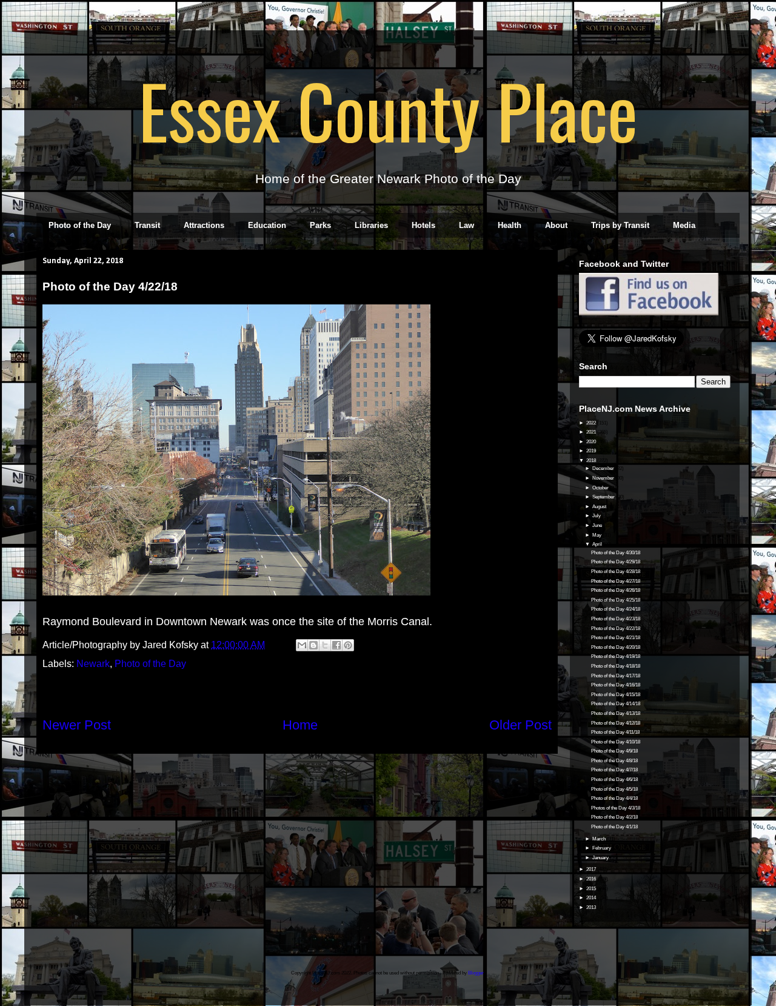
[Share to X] (325, 645)
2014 (591, 897)
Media (684, 225)
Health (509, 225)
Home (300, 725)
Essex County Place (388, 110)
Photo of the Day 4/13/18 (615, 713)
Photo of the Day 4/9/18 (614, 751)
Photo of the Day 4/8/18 (614, 760)
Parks (320, 225)
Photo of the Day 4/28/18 (615, 571)
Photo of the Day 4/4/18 (614, 798)
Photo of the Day (79, 225)
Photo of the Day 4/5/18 (614, 789)
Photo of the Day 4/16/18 (615, 685)
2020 (591, 441)
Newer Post (76, 725)
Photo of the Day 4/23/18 (615, 619)
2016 (591, 879)
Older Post (520, 725)
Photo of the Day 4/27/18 (615, 581)
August (599, 506)
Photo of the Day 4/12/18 (615, 723)
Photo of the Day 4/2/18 (614, 817)
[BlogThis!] (313, 645)
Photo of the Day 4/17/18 (615, 676)
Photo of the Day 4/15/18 (615, 694)
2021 (591, 432)
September (604, 497)
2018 (591, 460)
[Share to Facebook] (336, 645)
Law (466, 225)
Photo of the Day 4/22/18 (615, 628)
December (603, 468)
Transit (147, 225)
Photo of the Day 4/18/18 (615, 666)
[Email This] (302, 645)
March (599, 839)
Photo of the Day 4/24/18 (615, 609)
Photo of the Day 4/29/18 (615, 562)
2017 (591, 869)
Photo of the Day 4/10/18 (615, 742)
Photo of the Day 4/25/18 (615, 600)
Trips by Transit (620, 225)
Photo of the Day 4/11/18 (615, 732)
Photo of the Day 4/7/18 (614, 770)
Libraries (371, 225)
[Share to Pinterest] (348, 645)
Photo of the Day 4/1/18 (614, 827)
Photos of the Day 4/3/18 (615, 808)
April (597, 544)
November (603, 478)
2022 (591, 423)
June (597, 525)
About (556, 225)
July (597, 515)
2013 (591, 907)
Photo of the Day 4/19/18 (615, 656)
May (597, 535)
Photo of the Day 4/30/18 (615, 552)
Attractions (204, 225)
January (601, 857)
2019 (591, 451)
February (602, 848)
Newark (93, 664)
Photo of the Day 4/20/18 (615, 647)
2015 (591, 888)
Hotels (423, 225)
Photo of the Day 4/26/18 (615, 590)
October (601, 488)
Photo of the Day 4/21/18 (615, 637)
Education (267, 225)
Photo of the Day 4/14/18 (615, 703)
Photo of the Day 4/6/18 (614, 779)
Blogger (476, 973)
